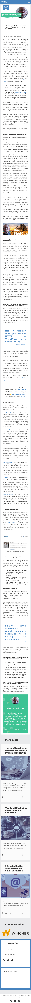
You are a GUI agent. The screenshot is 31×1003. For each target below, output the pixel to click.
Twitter (24, 729)
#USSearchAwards (21, 389)
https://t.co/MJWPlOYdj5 (18, 394)
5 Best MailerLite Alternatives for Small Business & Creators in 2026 (14, 868)
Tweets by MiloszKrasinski (11, 971)
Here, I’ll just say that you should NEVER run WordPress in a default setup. (15, 336)
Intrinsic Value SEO (20, 92)
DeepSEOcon (10, 522)
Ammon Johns (7, 447)
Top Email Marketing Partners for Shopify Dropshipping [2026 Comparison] (16, 750)
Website (7, 729)
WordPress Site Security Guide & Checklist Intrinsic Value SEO (15, 379)
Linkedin (16, 729)
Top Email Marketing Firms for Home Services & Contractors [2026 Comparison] (16, 810)
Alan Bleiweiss (7, 413)
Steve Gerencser (8, 494)
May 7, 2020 (23, 396)
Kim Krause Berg (8, 462)
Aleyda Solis (6, 430)
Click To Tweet (20, 344)
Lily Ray (5, 477)
